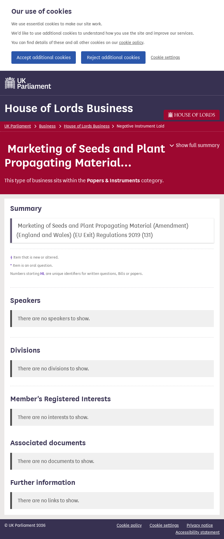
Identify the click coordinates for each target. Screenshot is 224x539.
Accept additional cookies (44, 57)
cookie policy (131, 42)
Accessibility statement (198, 532)
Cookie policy (129, 525)
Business (47, 126)
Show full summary (198, 145)
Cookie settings (165, 57)
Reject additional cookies (113, 57)
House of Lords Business (68, 108)
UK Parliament (17, 126)
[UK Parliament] (28, 83)
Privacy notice (200, 525)
